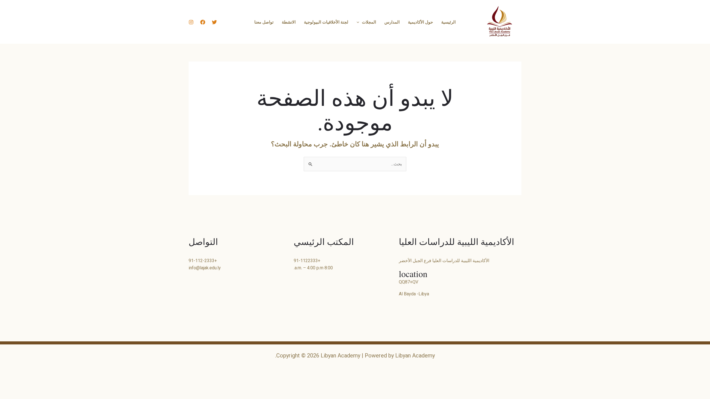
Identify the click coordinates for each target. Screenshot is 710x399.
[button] (359, 22)
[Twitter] (214, 22)
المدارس (392, 22)
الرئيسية (448, 22)
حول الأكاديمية (420, 22)
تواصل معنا (263, 22)
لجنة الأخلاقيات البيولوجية (326, 22)
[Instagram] (191, 22)
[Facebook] (202, 22)
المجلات (369, 22)
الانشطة (289, 22)
